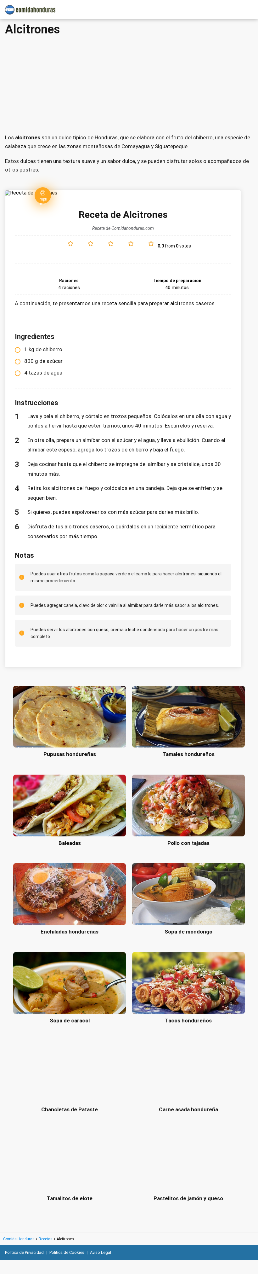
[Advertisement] (129, 83)
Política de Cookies (66, 1252)
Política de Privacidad (24, 1252)
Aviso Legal (100, 1252)
